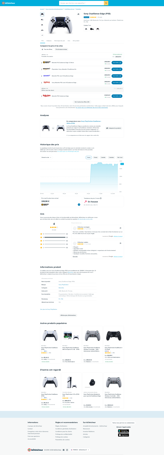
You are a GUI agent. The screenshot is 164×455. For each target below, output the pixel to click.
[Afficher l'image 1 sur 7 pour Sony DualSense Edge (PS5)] (42, 14)
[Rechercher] (106, 3)
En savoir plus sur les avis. (85, 219)
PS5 (62, 299)
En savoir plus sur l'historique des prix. (68, 151)
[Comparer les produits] (78, 14)
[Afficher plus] (41, 63)
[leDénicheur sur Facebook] (64, 450)
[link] (82, 128)
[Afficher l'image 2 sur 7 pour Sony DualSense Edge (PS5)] (42, 20)
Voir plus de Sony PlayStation (48, 309)
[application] (82, 178)
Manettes (78, 9)
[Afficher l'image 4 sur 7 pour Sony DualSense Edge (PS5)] (42, 30)
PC (59, 299)
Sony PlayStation (64, 284)
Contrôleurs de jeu (69, 9)
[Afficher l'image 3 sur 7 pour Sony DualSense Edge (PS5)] (42, 25)
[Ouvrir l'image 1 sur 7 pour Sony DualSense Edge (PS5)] (60, 25)
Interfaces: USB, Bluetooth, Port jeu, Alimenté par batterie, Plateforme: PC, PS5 (103, 21)
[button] (42, 35)
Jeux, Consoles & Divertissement (54, 9)
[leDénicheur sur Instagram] (67, 450)
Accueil (42, 9)
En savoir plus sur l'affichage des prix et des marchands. (92, 107)
